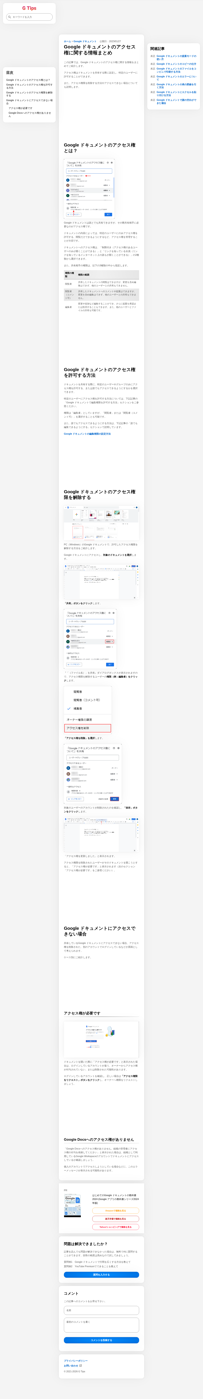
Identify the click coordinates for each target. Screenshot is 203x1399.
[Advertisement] (101, 1388)
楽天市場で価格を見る (115, 1219)
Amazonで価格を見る (115, 1210)
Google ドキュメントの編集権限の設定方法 (87, 434)
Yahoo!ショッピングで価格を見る (116, 1227)
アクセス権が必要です (20, 108)
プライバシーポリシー (76, 1361)
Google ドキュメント (85, 41)
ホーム (67, 41)
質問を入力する (101, 1274)
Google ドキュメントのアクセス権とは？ (28, 80)
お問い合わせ (71, 1365)
